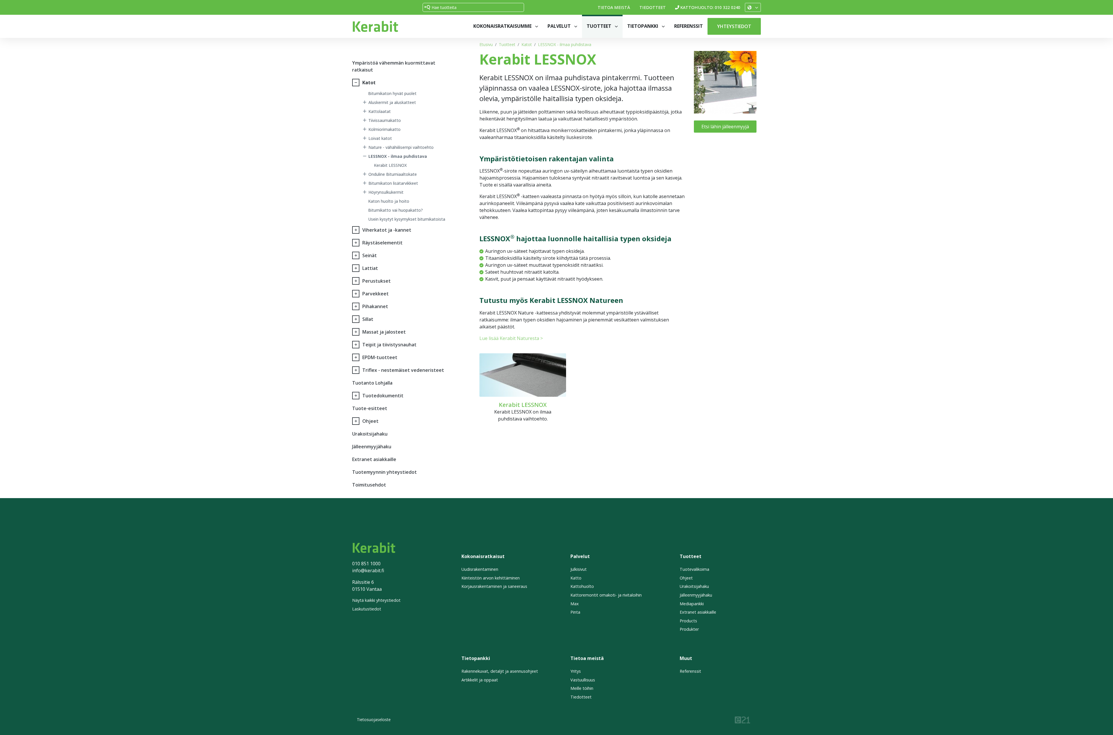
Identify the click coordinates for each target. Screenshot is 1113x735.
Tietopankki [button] (643, 26)
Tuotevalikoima (694, 569)
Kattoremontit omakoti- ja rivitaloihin (606, 595)
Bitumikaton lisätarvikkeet (393, 183)
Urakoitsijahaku (370, 434)
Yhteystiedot (734, 26)
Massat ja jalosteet (384, 332)
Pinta (575, 612)
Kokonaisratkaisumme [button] (503, 26)
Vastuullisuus (582, 680)
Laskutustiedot (366, 609)
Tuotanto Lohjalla (372, 383)
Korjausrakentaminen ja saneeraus (494, 586)
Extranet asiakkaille (374, 459)
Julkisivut (578, 569)
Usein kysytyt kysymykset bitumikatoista (406, 219)
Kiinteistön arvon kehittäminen (490, 578)
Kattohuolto (582, 586)
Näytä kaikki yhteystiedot (376, 600)
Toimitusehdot (369, 485)
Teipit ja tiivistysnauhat (389, 344)
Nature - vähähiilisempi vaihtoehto (401, 147)
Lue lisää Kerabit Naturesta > (511, 338)
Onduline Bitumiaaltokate (392, 174)
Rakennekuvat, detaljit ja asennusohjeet (499, 671)
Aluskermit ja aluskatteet (392, 102)
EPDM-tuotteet (379, 357)
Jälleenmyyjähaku (371, 446)
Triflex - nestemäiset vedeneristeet (403, 370)
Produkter (689, 629)
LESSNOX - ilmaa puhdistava (564, 44)
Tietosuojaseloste (374, 719)
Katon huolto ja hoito (388, 201)
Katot (526, 44)
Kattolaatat (379, 111)
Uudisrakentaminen (479, 569)
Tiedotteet (652, 7)
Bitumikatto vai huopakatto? (395, 210)
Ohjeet (370, 421)
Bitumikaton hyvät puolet (392, 93)
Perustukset (376, 281)
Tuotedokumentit (382, 395)
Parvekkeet (375, 293)
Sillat (367, 319)
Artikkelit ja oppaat (479, 680)
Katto (575, 578)
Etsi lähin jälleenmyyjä (725, 126)
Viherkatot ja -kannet (386, 230)
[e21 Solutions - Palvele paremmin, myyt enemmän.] (742, 719)
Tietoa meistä (614, 7)
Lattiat (370, 268)
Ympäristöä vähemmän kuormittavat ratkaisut (393, 66)
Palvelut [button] (560, 26)
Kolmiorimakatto (384, 129)
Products (688, 621)
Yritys (575, 671)
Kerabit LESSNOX (390, 165)
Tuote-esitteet (369, 408)
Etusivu (486, 44)
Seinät (369, 255)
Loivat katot (380, 138)
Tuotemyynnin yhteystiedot (384, 472)
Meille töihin (581, 688)
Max (574, 603)
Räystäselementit (382, 242)
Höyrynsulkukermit (385, 192)
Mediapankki (692, 603)
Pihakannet (375, 306)
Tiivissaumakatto (384, 120)
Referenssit (688, 26)
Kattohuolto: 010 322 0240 (710, 7)
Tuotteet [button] (599, 26)
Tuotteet (507, 44)
